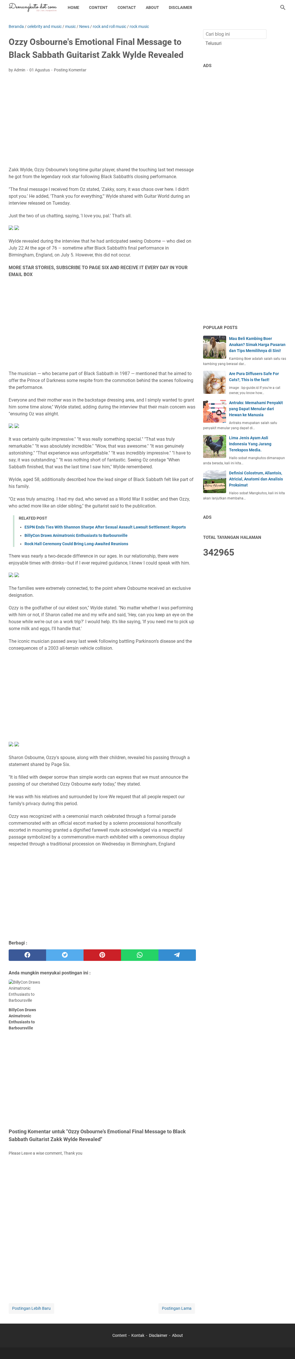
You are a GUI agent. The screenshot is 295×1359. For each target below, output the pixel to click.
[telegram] (177, 955)
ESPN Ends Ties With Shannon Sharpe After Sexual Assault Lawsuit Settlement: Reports (105, 527)
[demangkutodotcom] (33, 7)
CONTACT (127, 7)
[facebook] (27, 955)
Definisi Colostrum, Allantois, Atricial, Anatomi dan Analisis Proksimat (256, 479)
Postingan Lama (177, 1308)
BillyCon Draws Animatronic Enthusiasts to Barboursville (76, 535)
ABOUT (152, 7)
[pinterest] (102, 955)
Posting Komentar (70, 70)
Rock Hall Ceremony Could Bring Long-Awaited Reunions (76, 543)
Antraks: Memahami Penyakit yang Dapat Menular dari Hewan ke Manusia (256, 408)
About (177, 1335)
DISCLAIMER (180, 7)
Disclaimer (158, 1335)
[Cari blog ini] (282, 7)
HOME (73, 7)
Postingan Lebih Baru (31, 1308)
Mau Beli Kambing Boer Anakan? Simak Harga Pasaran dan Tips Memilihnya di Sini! (257, 344)
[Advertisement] (102, 120)
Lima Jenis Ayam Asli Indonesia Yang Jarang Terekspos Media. (250, 444)
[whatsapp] (139, 955)
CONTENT (98, 7)
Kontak (137, 1335)
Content (120, 1335)
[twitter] (65, 955)
